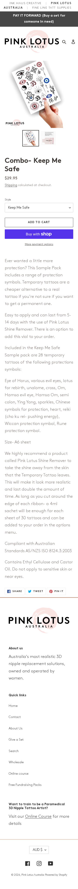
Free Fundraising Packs (25, 784)
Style (8, 199)
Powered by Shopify (56, 875)
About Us (16, 728)
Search (14, 751)
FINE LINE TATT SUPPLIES (52, 7)
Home (13, 705)
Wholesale (16, 762)
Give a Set (16, 739)
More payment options (39, 244)
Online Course (38, 816)
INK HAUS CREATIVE (26, 3)
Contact (15, 717)
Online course (18, 773)
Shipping (11, 185)
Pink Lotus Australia (32, 875)
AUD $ (37, 850)
